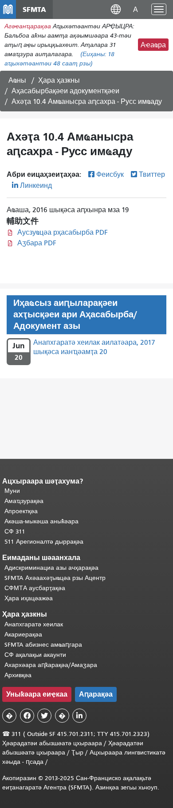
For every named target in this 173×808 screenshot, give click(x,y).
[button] (115, 9)
